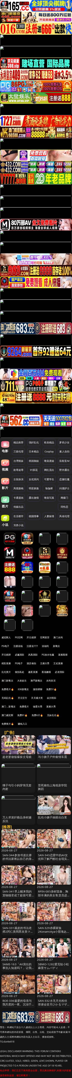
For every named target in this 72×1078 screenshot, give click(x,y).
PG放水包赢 (48, 654)
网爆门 (64, 497)
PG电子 (5, 646)
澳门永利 (58, 637)
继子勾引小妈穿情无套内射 (17, 787)
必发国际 (59, 672)
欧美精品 (49, 442)
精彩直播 (6, 663)
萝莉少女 (64, 442)
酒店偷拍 (31, 663)
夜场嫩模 (46, 672)
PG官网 (19, 637)
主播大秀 (45, 663)
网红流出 (49, 470)
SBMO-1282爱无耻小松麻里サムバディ (53, 966)
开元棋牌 (31, 637)
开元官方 (22, 698)
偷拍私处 (19, 672)
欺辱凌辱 (18, 470)
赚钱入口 (22, 723)
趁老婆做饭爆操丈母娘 (17, 757)
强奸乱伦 (34, 442)
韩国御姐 (34, 461)
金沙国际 (51, 698)
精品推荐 (18, 442)
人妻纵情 (49, 516)
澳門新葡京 (36, 680)
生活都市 (18, 516)
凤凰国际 (33, 654)
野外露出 (64, 470)
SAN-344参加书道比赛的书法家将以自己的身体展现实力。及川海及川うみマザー (17, 860)
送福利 (45, 646)
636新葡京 (23, 689)
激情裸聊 (37, 689)
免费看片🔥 (8, 689)
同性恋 (64, 506)
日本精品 (34, 451)
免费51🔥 (51, 689)
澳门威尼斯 (7, 715)
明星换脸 (34, 488)
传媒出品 (18, 506)
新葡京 (56, 646)
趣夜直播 (33, 672)
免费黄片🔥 (8, 723)
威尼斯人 (6, 637)
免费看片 (24, 706)
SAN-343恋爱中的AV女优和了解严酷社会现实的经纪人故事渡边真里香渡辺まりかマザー (53, 860)
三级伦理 (18, 451)
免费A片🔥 (37, 715)
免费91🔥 (22, 715)
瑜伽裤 (49, 488)
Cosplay (49, 451)
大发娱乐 (22, 680)
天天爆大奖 (37, 698)
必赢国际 (19, 654)
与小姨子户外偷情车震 (52, 757)
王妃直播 (58, 663)
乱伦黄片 (6, 672)
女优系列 (34, 479)
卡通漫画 (18, 497)
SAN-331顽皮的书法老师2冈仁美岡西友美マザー (17, 931)
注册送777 (32, 646)
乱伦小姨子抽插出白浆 (52, 817)
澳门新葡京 (7, 680)
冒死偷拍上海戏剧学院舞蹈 (52, 787)
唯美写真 (49, 497)
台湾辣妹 (18, 461)
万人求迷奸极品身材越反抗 (17, 819)
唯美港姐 (49, 461)
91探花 (34, 470)
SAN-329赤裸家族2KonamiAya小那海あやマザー (52, 931)
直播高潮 (63, 654)
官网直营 (45, 637)
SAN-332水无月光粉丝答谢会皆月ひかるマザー (52, 1004)
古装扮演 (18, 479)
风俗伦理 (64, 516)
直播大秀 (51, 706)
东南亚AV (64, 461)
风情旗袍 (18, 488)
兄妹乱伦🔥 (53, 715)
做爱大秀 (37, 706)
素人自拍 (64, 451)
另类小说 (18, 525)
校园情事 (34, 516)
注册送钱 (18, 646)
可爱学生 (49, 479)
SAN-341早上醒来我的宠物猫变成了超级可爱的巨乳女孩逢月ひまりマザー (17, 896)
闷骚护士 (64, 488)
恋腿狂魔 (64, 479)
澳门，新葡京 (9, 706)
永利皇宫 (51, 680)
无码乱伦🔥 (8, 698)
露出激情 (34, 497)
